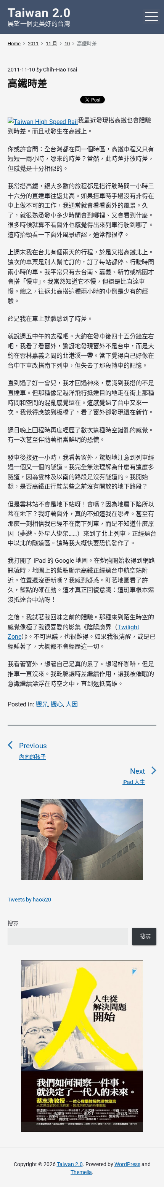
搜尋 (13, 923)
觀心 (57, 704)
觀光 (42, 704)
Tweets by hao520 (29, 900)
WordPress (127, 1164)
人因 (72, 704)
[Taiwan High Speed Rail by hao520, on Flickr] (43, 120)
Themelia (81, 1172)
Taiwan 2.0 (70, 1164)
